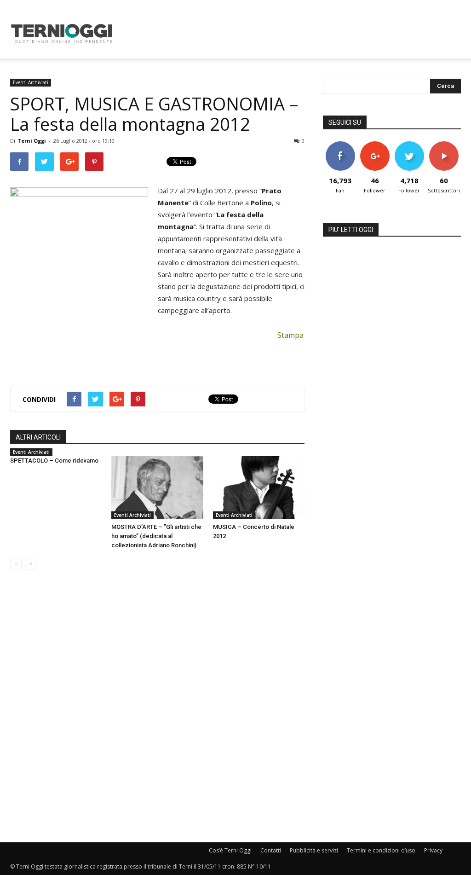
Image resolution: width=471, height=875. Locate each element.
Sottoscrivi (444, 144)
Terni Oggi (31, 140)
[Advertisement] (293, 33)
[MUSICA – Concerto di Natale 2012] (258, 487)
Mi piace (340, 144)
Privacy (433, 850)
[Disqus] (157, 706)
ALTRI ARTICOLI (38, 437)
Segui (375, 144)
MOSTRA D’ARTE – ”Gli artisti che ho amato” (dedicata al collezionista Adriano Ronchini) (156, 536)
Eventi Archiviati (30, 82)
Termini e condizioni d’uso (381, 850)
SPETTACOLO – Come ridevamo (54, 460)
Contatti (270, 850)
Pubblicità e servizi (314, 850)
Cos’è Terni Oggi (230, 850)
